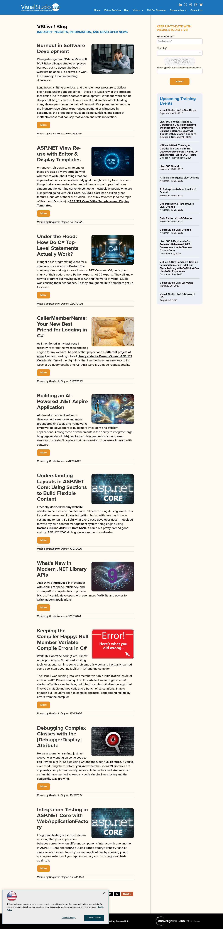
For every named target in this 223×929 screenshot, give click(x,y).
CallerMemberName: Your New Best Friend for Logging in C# (62, 327)
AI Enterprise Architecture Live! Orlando (178, 191)
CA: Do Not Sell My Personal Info (113, 921)
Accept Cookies (94, 918)
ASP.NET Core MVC (72, 528)
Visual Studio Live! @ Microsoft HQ (177, 296)
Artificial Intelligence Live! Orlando (179, 177)
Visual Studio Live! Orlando (175, 229)
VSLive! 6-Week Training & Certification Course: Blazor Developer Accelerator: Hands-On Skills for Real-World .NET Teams (179, 150)
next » (127, 894)
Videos (136, 10)
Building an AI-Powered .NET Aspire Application (62, 401)
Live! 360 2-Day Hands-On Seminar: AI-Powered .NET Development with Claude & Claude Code (176, 246)
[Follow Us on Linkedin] (180, 4)
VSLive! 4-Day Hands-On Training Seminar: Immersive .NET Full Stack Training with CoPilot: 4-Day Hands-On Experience (179, 266)
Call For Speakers (156, 10)
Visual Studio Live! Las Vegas (176, 282)
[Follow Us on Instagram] (195, 4)
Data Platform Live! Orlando (176, 218)
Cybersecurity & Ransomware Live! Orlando (177, 205)
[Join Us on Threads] (190, 4)
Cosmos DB (45, 528)
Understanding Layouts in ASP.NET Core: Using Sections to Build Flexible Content (62, 487)
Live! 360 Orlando (170, 166)
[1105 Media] (189, 920)
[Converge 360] (166, 921)
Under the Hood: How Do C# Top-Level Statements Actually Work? (57, 245)
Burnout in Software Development (61, 48)
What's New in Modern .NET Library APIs (62, 569)
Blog (126, 10)
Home (97, 10)
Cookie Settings (69, 917)
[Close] (103, 893)
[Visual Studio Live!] (40, 7)
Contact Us (196, 10)
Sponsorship (177, 10)
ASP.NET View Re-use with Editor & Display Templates (59, 154)
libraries (115, 762)
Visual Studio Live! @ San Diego (178, 110)
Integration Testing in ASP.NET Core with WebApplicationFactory (62, 818)
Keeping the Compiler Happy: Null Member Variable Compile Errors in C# (62, 639)
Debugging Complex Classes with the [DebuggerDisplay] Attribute (61, 737)
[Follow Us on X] (185, 4)
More (43, 125)
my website (75, 507)
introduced (60, 583)
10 (117, 894)
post (74, 343)
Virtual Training (112, 10)
